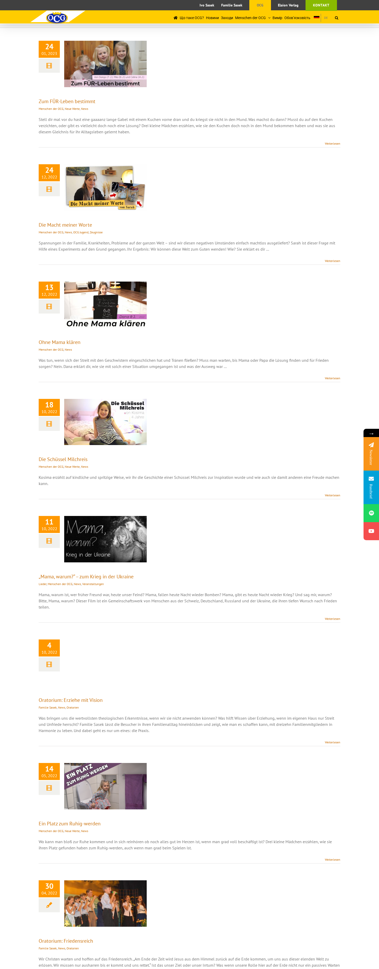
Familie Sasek (48, 707)
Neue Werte (72, 109)
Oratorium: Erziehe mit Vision (71, 700)
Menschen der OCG (51, 109)
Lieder (42, 584)
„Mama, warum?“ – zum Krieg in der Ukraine (86, 576)
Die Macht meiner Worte (65, 224)
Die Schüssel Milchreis (63, 459)
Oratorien (73, 707)
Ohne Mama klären (59, 342)
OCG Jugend (80, 232)
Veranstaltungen (93, 584)
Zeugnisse (96, 232)
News (84, 109)
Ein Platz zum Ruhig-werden (70, 823)
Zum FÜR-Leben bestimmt (67, 101)
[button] (336, 18)
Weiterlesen (332, 143)
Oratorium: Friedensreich (66, 941)
